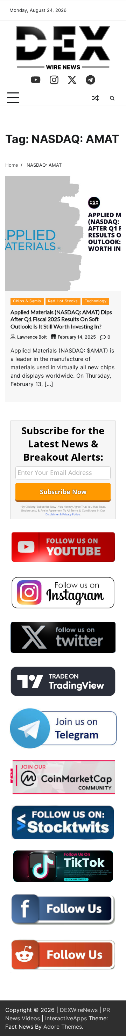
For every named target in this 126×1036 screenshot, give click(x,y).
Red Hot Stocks (63, 301)
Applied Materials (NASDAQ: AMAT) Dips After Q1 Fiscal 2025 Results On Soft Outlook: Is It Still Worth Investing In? (61, 319)
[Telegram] (90, 80)
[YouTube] (36, 80)
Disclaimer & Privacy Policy (63, 514)
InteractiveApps (66, 1018)
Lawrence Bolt (32, 337)
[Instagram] (54, 80)
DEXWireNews (79, 1009)
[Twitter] (72, 80)
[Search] (112, 98)
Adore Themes (62, 1026)
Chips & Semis (27, 301)
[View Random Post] (95, 98)
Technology (96, 301)
